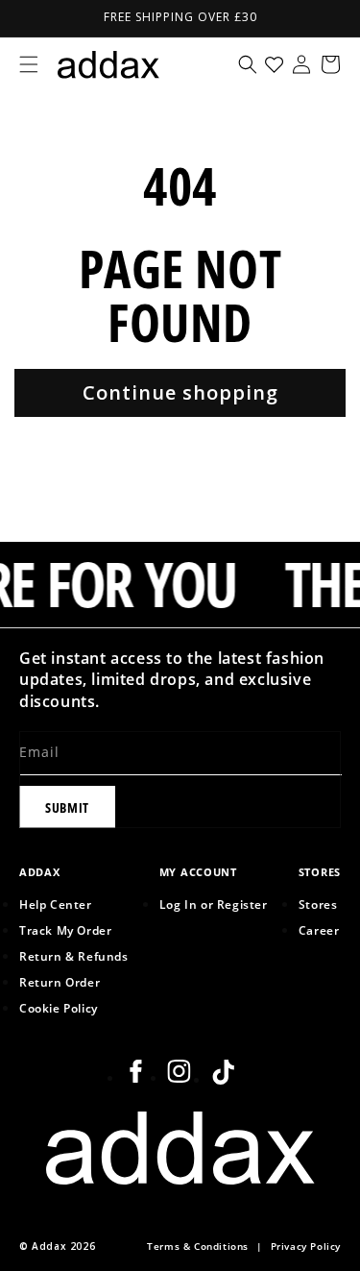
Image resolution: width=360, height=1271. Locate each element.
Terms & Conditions (198, 1246)
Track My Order (65, 930)
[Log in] (301, 64)
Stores (318, 904)
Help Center (55, 904)
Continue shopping (180, 392)
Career (319, 930)
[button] (29, 64)
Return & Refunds (74, 956)
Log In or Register (213, 904)
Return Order (59, 982)
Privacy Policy (306, 1246)
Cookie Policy (58, 1007)
